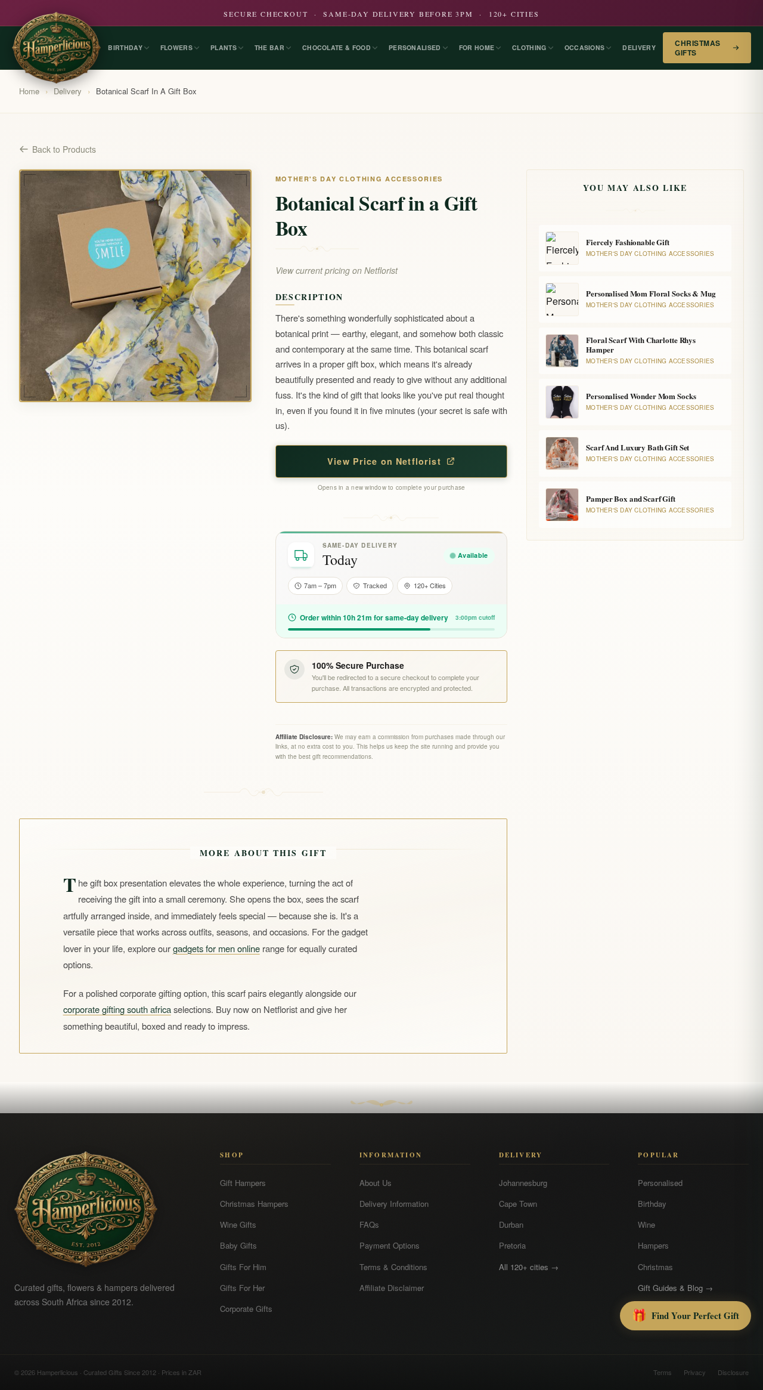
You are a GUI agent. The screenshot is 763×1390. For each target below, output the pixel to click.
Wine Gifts (238, 1224)
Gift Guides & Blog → (675, 1287)
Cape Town (518, 1203)
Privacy (695, 1372)
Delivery (68, 91)
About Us (375, 1182)
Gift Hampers (243, 1182)
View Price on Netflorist (384, 461)
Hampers (653, 1245)
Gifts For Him (243, 1266)
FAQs (369, 1224)
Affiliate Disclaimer (391, 1287)
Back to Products (64, 149)
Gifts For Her (242, 1287)
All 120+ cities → (529, 1266)
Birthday (652, 1203)
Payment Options (389, 1245)
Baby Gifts (238, 1245)
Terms (662, 1372)
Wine (646, 1224)
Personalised (660, 1182)
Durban (511, 1224)
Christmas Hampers (254, 1203)
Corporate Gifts (246, 1308)
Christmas (655, 1266)
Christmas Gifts (697, 48)
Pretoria (512, 1245)
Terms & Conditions (393, 1266)
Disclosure (733, 1372)
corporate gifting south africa (117, 1009)
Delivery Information (394, 1203)
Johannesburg (523, 1182)
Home (29, 91)
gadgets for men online (216, 948)
